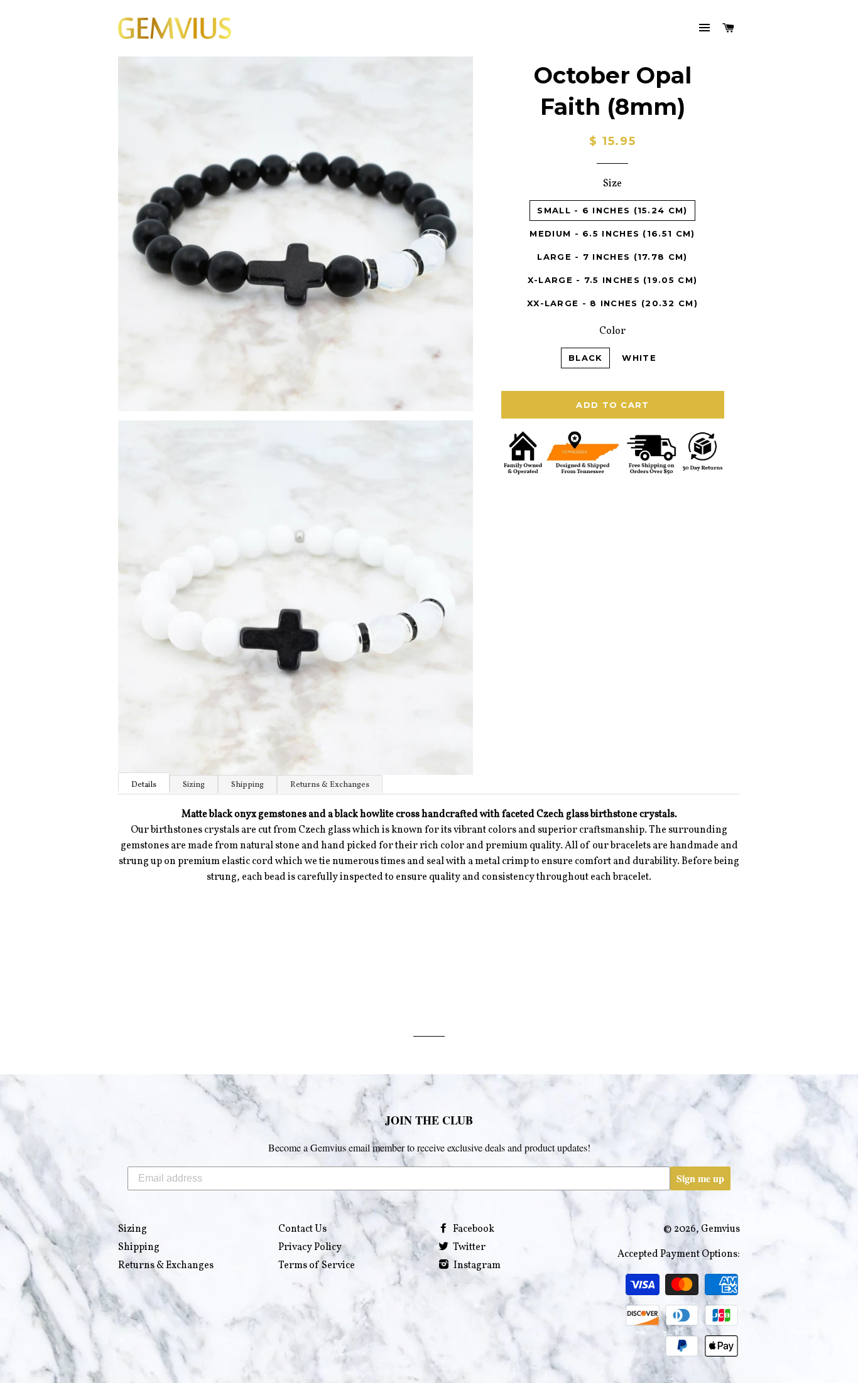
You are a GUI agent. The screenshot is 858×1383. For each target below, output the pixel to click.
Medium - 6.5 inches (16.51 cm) (612, 233)
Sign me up (700, 1178)
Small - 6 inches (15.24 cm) (612, 210)
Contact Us (302, 1229)
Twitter (468, 1247)
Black (585, 358)
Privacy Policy (310, 1247)
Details (143, 785)
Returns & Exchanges (329, 785)
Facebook (472, 1229)
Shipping (247, 785)
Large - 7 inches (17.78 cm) (612, 257)
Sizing (194, 785)
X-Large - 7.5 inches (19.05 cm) (612, 280)
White (639, 358)
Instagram (476, 1266)
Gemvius (720, 1229)
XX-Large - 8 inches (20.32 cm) (612, 303)
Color (612, 331)
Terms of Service (316, 1266)
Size (612, 184)
